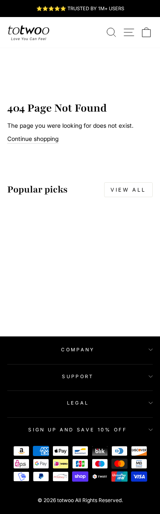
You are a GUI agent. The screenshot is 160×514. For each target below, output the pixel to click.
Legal (78, 403)
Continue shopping (32, 138)
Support (77, 376)
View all (128, 190)
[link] (28, 32)
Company (77, 350)
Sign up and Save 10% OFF (78, 430)
